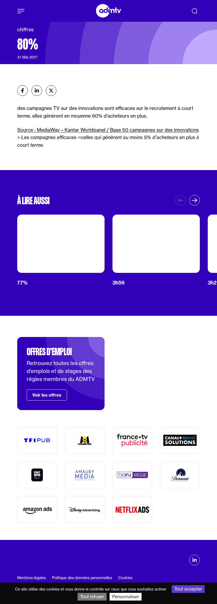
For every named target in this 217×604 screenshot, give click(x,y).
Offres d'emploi (49, 352)
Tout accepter (188, 589)
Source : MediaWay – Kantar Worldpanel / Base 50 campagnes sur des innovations (108, 130)
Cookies (125, 577)
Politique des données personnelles (82, 577)
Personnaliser (125, 596)
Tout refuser (92, 596)
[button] (194, 200)
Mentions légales (31, 577)
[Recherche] (194, 11)
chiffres (25, 29)
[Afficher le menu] (21, 11)
